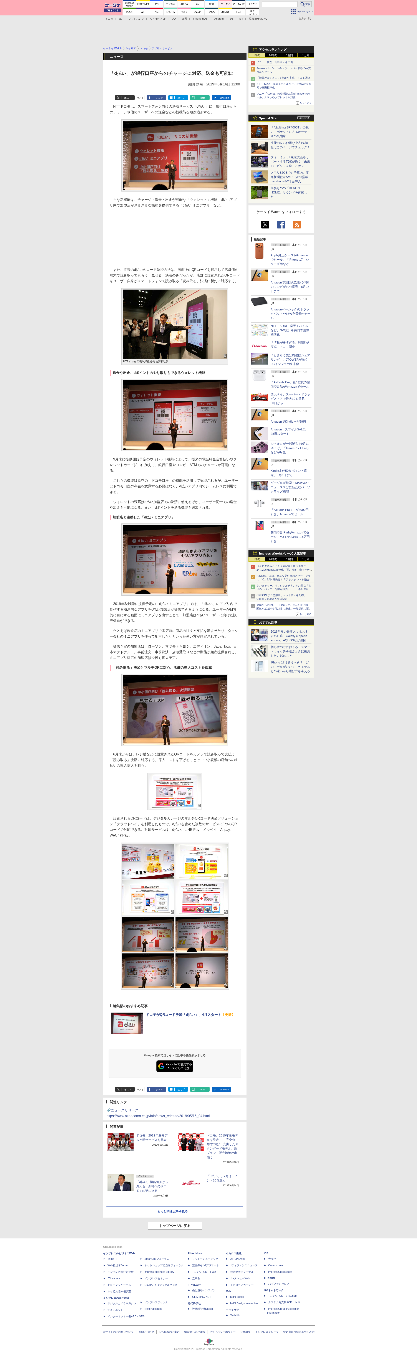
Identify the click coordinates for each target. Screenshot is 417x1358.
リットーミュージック (205, 1258)
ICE (266, 1253)
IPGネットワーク (274, 1290)
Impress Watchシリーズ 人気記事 (282, 553)
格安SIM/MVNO (258, 18)
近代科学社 (194, 1303)
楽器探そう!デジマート (205, 1265)
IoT (241, 18)
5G (231, 18)
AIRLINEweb (237, 1258)
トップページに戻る (174, 1226)
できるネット (115, 1309)
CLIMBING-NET (201, 1296)
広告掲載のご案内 (169, 1331)
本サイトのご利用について (118, 1331)
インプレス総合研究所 (121, 1271)
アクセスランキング (272, 49)
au (120, 18)
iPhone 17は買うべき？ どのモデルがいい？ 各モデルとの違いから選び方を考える (290, 667)
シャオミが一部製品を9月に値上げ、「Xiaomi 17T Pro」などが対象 (290, 448)
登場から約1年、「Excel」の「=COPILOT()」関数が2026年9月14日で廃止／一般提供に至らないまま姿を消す (283, 608)
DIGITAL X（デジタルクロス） (162, 1284)
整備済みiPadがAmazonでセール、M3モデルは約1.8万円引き (290, 537)
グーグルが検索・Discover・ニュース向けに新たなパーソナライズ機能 (290, 487)
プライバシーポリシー (223, 1331)
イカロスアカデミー (242, 1284)
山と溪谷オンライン (204, 1290)
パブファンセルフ (278, 1283)
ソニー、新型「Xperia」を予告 (274, 62)
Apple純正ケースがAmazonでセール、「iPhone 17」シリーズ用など (290, 259)
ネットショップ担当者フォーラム (164, 1265)
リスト (140, 98)
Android (219, 18)
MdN (229, 1291)
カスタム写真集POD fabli (284, 1302)
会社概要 (245, 1331)
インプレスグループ (267, 1331)
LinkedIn (224, 98)
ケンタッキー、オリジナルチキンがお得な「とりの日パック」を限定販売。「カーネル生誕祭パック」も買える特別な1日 (283, 589)
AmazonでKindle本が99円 (288, 421)
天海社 (272, 1258)
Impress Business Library (159, 1271)
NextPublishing (153, 1308)
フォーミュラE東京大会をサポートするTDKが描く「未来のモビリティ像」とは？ (290, 161)
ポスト (127, 98)
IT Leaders (114, 1278)
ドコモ (109, 18)
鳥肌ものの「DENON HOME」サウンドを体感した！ (289, 192)
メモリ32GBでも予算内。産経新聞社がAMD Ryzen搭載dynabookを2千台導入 (290, 177)
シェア (159, 98)
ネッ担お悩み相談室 (119, 1291)
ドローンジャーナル (119, 1284)
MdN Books (237, 1296)
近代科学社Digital (202, 1308)
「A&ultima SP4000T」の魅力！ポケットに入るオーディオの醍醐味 (290, 132)
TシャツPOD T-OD (204, 1271)
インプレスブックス (156, 1302)
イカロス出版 (234, 1253)
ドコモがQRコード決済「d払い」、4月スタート (190, 1014)
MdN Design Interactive (244, 1303)
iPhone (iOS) (200, 18)
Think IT (112, 1258)
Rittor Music (195, 1253)
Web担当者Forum (118, 1265)
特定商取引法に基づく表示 (298, 1331)
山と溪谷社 (194, 1284)
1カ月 (305, 55)
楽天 (184, 18)
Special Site (267, 118)
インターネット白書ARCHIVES (126, 1316)
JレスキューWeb (240, 1278)
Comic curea (275, 1265)
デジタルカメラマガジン (122, 1303)
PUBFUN (269, 1278)
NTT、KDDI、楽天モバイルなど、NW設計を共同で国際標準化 (290, 330)
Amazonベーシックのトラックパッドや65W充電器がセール (290, 314)
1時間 (256, 55)
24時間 (273, 55)
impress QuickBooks (280, 1271)
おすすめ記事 (268, 622)
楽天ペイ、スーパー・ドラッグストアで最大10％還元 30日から (290, 399)
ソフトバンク (136, 18)
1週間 (289, 55)
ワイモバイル (158, 18)
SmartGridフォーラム (156, 1258)
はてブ (181, 98)
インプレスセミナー (156, 1278)
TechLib (235, 1315)
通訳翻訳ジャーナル (242, 1271)
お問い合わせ (146, 1331)
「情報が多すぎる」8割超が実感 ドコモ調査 (283, 77)
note (202, 98)
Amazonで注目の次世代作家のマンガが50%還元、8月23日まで (290, 287)
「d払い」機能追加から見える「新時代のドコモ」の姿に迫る (152, 1186)
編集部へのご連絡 (194, 1331)
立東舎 (196, 1278)
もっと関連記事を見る (172, 1211)
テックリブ (232, 1309)
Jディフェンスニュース (244, 1265)
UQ (174, 18)
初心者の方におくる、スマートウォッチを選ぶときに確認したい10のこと (290, 651)
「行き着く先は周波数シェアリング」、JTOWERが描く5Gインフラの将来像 (290, 359)
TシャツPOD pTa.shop (282, 1295)
